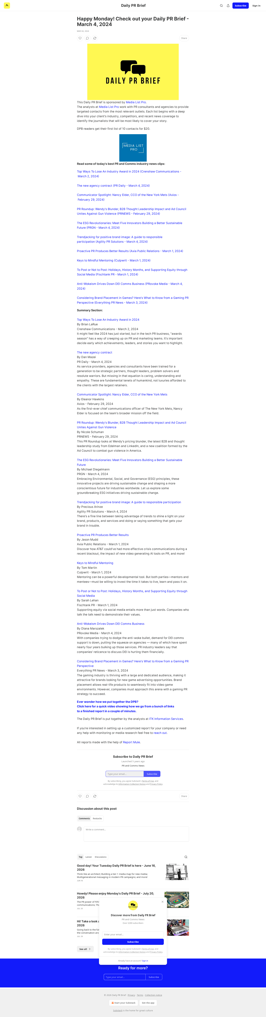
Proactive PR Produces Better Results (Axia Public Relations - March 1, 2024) (130, 251)
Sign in (256, 5)
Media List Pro (136, 102)
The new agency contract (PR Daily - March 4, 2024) (113, 185)
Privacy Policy (156, 952)
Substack (117, 1010)
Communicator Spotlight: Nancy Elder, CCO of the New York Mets (122, 394)
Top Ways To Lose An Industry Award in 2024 (108, 319)
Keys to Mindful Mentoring (95, 563)
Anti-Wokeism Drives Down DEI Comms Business (110, 624)
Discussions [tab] (100, 857)
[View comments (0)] (87, 38)
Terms (140, 995)
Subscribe (240, 5)
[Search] (221, 5)
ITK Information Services (166, 719)
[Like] (80, 38)
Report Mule (131, 742)
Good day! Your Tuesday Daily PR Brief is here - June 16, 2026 (116, 867)
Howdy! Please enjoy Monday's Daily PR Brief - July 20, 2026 (115, 895)
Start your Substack (124, 1002)
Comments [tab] (84, 818)
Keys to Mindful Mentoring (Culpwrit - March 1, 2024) (114, 260)
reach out (160, 733)
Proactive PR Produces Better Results (103, 535)
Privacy (131, 995)
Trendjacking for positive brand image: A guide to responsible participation (129, 502)
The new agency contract (94, 352)
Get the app (148, 1002)
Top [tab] (80, 857)
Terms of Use (148, 948)
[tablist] (90, 818)
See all (83, 949)
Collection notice (153, 995)
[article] (133, 875)
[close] (162, 901)
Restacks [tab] (97, 818)
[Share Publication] (228, 5)
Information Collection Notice (132, 952)
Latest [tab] (88, 857)
